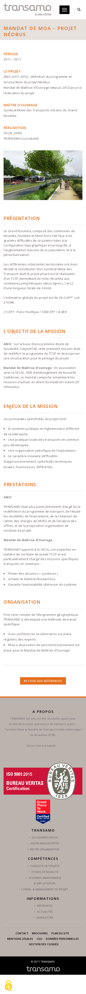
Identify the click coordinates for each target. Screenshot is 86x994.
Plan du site (60, 933)
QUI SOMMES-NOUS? (44, 837)
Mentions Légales (20, 938)
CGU (39, 938)
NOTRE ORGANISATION (44, 849)
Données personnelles (62, 938)
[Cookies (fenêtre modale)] (8, 986)
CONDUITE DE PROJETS (44, 866)
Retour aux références (43, 681)
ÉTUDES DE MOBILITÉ (44, 872)
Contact (22, 933)
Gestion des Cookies (44, 944)
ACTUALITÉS (45, 911)
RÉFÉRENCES (44, 905)
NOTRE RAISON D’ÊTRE (44, 843)
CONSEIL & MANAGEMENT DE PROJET (44, 889)
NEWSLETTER (44, 917)
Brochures (40, 933)
